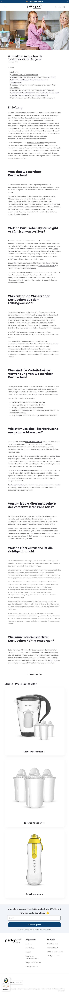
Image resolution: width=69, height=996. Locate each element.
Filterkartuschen (33, 823)
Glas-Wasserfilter (33, 751)
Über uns (29, 944)
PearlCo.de (13, 989)
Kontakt (28, 952)
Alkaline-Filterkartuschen (27, 613)
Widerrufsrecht (22, 989)
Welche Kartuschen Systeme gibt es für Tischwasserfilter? (34, 77)
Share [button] (12, 67)
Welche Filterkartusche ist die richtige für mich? (30, 95)
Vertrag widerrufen (32, 966)
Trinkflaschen (33, 894)
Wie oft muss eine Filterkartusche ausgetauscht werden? (33, 90)
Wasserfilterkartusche (35, 143)
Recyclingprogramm (52, 660)
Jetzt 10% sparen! (34, 924)
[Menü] (9, 978)
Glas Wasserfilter (19, 470)
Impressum (61, 990)
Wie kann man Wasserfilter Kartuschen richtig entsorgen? (33, 98)
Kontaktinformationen (58, 989)
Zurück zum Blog (36, 674)
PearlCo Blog (30, 948)
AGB (43, 989)
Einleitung (14, 72)
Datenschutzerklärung (34, 989)
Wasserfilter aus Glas (46, 266)
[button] (5, 7)
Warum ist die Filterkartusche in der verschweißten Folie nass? (35, 93)
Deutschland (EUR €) (12, 982)
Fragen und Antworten (33, 962)
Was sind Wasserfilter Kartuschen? (25, 75)
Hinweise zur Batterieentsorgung (32, 957)
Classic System (30, 268)
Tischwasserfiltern (18, 485)
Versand (48, 989)
